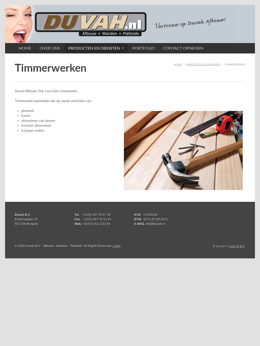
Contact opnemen (183, 48)
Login (117, 246)
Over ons (50, 48)
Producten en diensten (94, 48)
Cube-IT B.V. (237, 246)
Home (25, 48)
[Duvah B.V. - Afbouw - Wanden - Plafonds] (119, 39)
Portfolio (143, 48)
